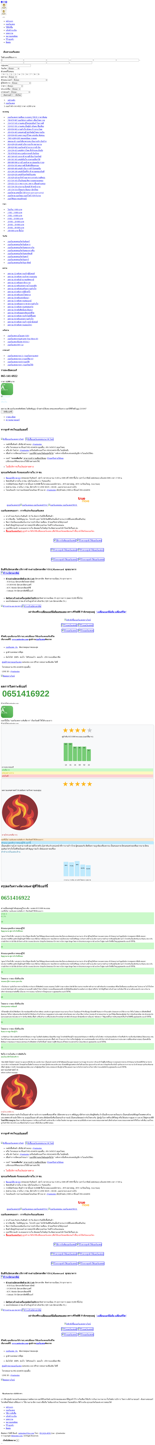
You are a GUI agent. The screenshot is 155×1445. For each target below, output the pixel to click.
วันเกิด (3, 68)
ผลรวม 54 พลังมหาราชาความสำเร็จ (22, 304)
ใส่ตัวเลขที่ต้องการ (9, 57)
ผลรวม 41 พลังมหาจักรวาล (19, 283)
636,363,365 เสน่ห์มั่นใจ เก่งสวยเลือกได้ (23, 159)
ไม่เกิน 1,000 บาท (14, 209)
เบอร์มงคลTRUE (70, 505)
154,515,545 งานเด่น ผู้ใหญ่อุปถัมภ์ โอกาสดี (25, 123)
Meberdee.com (17, 1436)
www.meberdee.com (20, 639)
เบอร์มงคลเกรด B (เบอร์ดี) (18, 362)
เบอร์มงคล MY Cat (15, 345)
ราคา (3, 86)
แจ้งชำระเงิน (11, 30)
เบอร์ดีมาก (4, 390)
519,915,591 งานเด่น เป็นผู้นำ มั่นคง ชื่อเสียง (25, 126)
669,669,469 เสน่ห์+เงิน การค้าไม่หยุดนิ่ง (24, 168)
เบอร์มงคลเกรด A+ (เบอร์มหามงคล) (22, 356)
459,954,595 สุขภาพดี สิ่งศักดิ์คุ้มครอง (23, 165)
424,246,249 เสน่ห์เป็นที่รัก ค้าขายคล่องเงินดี (25, 171)
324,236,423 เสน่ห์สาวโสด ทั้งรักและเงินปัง (25, 150)
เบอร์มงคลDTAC (40, 505)
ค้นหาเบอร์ (7, 95)
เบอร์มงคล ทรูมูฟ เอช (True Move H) (22, 339)
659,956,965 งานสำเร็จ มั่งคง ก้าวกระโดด (24, 129)
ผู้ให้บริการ (5, 83)
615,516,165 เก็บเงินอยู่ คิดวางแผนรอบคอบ (25, 181)
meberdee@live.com (26, 1433)
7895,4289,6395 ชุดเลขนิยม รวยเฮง (22, 138)
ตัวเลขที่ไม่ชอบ (7, 71)
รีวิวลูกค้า (10, 39)
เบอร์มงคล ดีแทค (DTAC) (18, 342)
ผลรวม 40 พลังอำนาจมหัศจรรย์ (20, 280)
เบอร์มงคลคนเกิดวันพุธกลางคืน (21, 250)
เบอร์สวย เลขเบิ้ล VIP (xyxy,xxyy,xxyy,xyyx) (25, 193)
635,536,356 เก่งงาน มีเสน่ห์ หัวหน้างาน (23, 187)
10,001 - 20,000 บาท (15, 222)
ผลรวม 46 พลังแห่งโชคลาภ (19, 295)
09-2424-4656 (45, 1433)
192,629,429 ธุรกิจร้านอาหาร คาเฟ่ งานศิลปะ (26, 178)
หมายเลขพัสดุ (12, 36)
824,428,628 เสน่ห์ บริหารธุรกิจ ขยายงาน (24, 144)
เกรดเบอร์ (5, 92)
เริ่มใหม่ (18, 95)
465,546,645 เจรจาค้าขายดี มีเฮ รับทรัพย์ (24, 156)
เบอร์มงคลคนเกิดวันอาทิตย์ (19, 263)
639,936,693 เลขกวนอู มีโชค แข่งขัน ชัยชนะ (26, 135)
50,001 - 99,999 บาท (15, 228)
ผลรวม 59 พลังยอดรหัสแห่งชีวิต (20, 313)
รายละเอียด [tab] (11, 417)
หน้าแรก (9, 21)
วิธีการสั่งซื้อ (11, 1413)
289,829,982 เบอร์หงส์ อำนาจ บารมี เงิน (23, 147)
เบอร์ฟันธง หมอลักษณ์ (17, 199)
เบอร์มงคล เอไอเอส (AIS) (18, 336)
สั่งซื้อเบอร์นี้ (7, 412)
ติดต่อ (8, 42)
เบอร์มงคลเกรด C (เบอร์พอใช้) (20, 365)
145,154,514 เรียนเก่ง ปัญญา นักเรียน (22, 190)
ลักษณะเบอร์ (6, 80)
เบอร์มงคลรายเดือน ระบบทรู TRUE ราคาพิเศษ (27, 117)
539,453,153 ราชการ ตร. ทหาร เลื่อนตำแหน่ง (26, 184)
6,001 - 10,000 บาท (15, 219)
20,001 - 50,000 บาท (15, 225)
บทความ (9, 33)
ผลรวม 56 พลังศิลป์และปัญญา (20, 310)
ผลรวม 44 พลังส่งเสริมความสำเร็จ (21, 289)
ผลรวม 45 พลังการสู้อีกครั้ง (18, 292)
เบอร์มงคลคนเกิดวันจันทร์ (18, 241)
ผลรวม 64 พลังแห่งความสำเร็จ (20, 319)
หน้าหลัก (11, 100)
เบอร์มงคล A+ (12, 647)
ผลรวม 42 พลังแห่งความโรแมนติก (22, 286)
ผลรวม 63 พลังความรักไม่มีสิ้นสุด (21, 316)
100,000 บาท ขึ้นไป (15, 231)
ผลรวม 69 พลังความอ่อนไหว (19, 325)
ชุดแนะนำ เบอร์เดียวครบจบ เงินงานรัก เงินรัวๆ (27, 141)
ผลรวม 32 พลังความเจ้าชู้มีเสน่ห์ (21, 274)
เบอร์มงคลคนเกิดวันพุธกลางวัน (20, 247)
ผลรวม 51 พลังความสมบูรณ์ (19, 301)
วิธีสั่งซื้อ (9, 27)
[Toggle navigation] (4, 17)
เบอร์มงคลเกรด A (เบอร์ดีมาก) (20, 359)
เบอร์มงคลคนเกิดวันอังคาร (19, 244)
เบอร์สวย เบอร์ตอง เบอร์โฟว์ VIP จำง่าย (24, 196)
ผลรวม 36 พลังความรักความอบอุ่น (22, 277)
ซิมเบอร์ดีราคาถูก (13, 478)
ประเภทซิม (5, 89)
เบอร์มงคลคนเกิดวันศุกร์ (17, 257)
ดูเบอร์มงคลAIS (13, 505)
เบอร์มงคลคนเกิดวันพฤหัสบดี (19, 254)
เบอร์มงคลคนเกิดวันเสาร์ (18, 260)
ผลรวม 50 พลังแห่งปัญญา (18, 298)
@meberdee (37, 444)
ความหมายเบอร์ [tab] (13, 420)
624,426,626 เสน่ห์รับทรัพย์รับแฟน (21, 174)
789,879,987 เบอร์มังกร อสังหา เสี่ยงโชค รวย (26, 120)
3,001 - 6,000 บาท (14, 216)
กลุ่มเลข (4, 65)
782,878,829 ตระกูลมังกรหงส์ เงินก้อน (23, 153)
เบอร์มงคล (10, 24)
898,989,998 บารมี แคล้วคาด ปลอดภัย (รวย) (25, 162)
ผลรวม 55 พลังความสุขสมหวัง (20, 307)
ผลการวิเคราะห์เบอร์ (14, 686)
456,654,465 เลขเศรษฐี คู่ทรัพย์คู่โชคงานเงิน (25, 132)
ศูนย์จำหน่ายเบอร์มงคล (12, 662)
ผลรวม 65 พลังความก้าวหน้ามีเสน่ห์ (22, 322)
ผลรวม (4, 77)
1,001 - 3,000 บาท (14, 212)
